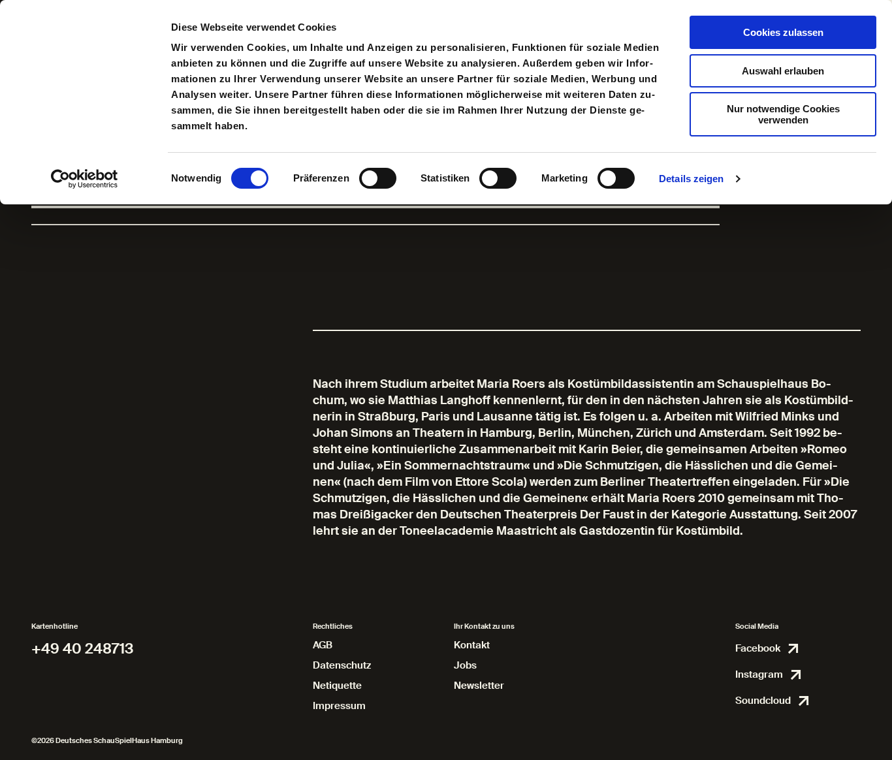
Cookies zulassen (783, 32)
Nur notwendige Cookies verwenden (783, 114)
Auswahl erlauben (783, 70)
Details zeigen (691, 178)
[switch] (377, 178)
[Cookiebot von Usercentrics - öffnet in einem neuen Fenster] (84, 179)
